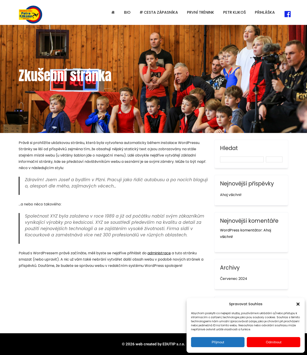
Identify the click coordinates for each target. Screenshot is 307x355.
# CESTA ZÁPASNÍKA (159, 12)
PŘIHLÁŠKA (265, 12)
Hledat (229, 149)
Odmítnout (273, 342)
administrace (159, 253)
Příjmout (218, 342)
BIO (127, 12)
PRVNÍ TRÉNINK (200, 12)
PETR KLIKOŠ (234, 12)
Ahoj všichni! (231, 194)
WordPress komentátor (241, 230)
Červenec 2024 (233, 278)
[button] (298, 304)
